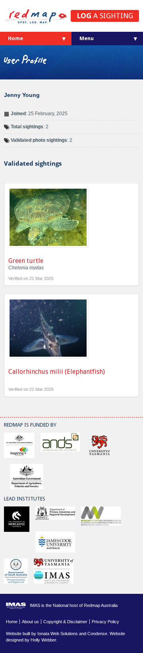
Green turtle (25, 261)
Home (15, 38)
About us (30, 621)
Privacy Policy (105, 621)
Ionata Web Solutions (57, 633)
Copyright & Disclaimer (65, 621)
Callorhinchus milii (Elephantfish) (56, 371)
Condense (97, 633)
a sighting (105, 16)
